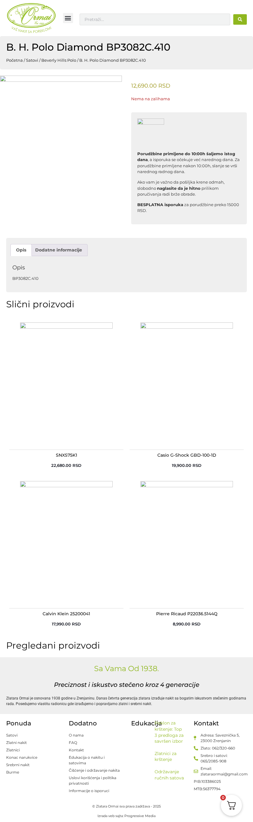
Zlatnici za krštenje (165, 756)
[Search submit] (240, 19)
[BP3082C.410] (61, 136)
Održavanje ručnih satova (169, 775)
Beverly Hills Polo (58, 60)
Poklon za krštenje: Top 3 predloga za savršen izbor (169, 732)
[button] (68, 18)
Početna (14, 60)
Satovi (32, 60)
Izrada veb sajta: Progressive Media (126, 816)
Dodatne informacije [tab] (58, 250)
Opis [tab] (21, 250)
